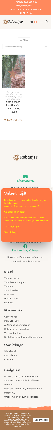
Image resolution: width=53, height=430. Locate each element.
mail (12, 217)
